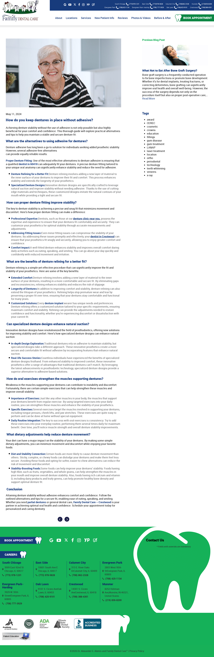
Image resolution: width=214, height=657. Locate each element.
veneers (151, 171)
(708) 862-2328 (80, 575)
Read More (148, 98)
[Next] (66, 519)
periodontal (153, 161)
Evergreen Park (112, 563)
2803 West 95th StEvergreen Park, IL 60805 (115, 571)
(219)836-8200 (206, 4)
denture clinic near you (86, 218)
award (150, 119)
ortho (150, 158)
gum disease (154, 140)
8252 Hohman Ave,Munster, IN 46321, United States (116, 592)
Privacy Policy (136, 651)
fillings (151, 137)
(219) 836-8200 (113, 600)
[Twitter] (75, 4)
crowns (151, 130)
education (153, 133)
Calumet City (77, 563)
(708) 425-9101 (47, 596)
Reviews (123, 18)
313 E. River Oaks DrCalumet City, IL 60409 (84, 569)
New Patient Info (104, 18)
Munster (107, 584)
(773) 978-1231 (13, 575)
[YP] (88, 4)
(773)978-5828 (158, 4)
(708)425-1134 (124, 7)
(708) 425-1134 (113, 578)
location (151, 154)
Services (86, 18)
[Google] (65, 4)
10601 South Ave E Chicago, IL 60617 (48, 569)
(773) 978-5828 (47, 575)
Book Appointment (197, 18)
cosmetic (152, 126)
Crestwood (76, 584)
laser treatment (156, 151)
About (58, 18)
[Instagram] (83, 4)
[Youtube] (69, 4)
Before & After (162, 18)
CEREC (151, 123)
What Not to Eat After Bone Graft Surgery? (169, 70)
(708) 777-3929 (158, 7)
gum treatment (155, 144)
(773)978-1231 (134, 4)
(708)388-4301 (206, 7)
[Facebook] (79, 4)
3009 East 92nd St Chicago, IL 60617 (14, 569)
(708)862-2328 (184, 4)
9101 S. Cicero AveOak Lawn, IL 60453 (49, 590)
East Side (42, 563)
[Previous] (60, 519)
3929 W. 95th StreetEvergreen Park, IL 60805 (17, 596)
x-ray (150, 175)
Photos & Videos (141, 18)
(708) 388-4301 (80, 596)
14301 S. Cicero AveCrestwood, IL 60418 (83, 590)
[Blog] (93, 4)
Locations (71, 18)
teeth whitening (156, 168)
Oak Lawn (42, 584)
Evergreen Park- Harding (12, 585)
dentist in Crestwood (102, 236)
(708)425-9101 (182, 7)
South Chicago (11, 563)
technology (153, 165)
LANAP (151, 147)
